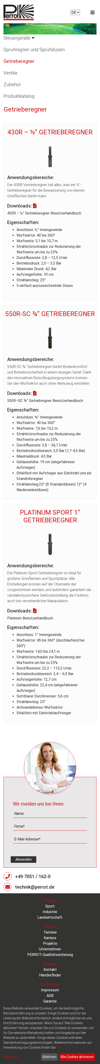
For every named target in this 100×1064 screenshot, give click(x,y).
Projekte (50, 943)
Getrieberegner (18, 61)
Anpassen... (11, 1057)
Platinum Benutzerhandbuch (30, 618)
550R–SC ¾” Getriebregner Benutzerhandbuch (45, 400)
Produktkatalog (19, 96)
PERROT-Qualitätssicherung (50, 954)
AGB (50, 995)
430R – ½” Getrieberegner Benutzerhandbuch (44, 213)
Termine (50, 932)
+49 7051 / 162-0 (32, 876)
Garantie (50, 1001)
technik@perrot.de (34, 887)
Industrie (50, 912)
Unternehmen (50, 949)
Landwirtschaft (50, 917)
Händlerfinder (50, 975)
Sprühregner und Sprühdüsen (34, 49)
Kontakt (50, 969)
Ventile (10, 73)
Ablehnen (49, 1057)
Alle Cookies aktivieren (77, 1057)
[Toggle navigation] (92, 12)
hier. (59, 1047)
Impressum (50, 990)
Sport (50, 906)
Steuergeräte (16, 38)
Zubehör (12, 84)
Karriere (50, 938)
